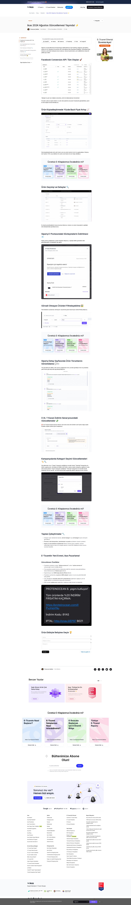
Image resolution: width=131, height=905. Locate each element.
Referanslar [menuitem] (60, 7)
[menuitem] (41, 7)
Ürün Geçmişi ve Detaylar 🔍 (26, 47)
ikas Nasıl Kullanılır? (31, 819)
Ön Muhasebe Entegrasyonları (53, 854)
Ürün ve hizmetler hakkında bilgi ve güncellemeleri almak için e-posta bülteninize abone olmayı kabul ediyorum (65, 771)
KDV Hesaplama (70, 832)
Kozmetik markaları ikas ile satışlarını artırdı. (91, 822)
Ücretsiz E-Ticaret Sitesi (72, 817)
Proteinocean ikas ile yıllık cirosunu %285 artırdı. (93, 851)
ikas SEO (29, 830)
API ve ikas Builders (51, 837)
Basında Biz (49, 832)
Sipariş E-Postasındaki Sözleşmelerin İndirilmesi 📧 (28, 51)
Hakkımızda (49, 817)
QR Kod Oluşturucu (71, 830)
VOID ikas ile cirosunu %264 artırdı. (93, 819)
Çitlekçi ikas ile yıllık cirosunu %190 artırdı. (93, 844)
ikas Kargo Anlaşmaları (52, 848)
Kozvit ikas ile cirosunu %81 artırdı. (93, 817)
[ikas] (30, 7)
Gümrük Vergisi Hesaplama (72, 838)
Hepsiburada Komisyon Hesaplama (74, 845)
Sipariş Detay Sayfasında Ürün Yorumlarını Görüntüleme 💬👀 (26, 58)
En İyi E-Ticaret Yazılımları (32, 852)
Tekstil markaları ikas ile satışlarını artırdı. (93, 826)
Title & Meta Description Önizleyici (74, 858)
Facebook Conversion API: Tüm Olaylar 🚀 (27, 41)
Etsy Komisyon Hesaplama (72, 849)
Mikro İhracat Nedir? (31, 856)
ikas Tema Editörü (31, 824)
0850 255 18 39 (90, 2)
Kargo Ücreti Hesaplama (71, 835)
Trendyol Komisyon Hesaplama (73, 840)
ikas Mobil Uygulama (31, 828)
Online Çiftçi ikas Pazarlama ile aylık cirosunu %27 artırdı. (94, 829)
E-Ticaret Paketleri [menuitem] (50, 7)
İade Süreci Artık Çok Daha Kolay (39, 688)
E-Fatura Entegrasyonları (52, 856)
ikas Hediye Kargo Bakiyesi (33, 837)
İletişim (48, 826)
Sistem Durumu (50, 841)
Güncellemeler (50, 839)
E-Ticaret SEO (30, 859)
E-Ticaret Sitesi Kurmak (32, 850)
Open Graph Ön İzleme (72, 856)
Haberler (42, 13)
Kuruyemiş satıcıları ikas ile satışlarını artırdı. (92, 833)
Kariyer (48, 822)
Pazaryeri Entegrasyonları (52, 861)
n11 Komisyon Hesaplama (72, 851)
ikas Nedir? (29, 817)
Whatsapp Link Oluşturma (72, 860)
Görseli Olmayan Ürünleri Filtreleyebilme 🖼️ (25, 55)
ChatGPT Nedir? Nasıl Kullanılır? (34, 870)
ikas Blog (29, 832)
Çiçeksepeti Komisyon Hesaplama (74, 847)
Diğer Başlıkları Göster (25, 62)
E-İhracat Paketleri (71, 824)
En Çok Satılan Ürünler (32, 854)
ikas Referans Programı (32, 839)
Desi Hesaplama (70, 853)
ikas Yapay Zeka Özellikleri (34, 826)
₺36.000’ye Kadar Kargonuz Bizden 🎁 (37, 2)
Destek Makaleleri (51, 830)
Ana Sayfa (31, 13)
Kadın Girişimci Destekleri (32, 861)
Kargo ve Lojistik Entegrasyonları (54, 859)
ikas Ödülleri (49, 835)
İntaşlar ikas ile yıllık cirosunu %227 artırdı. (93, 840)
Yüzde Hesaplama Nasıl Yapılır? (34, 872)
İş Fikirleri (29, 867)
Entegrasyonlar (50, 819)
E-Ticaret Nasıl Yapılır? (32, 848)
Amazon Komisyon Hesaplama (73, 843)
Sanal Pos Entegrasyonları (52, 852)
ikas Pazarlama (30, 822)
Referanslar (49, 824)
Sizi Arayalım (49, 828)
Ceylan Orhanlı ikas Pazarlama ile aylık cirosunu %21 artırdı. (93, 837)
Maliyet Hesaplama (71, 862)
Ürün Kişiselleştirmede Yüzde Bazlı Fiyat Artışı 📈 (27, 44)
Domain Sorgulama (71, 867)
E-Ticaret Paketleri (71, 819)
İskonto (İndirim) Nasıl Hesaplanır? (34, 865)
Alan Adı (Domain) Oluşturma (73, 864)
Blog (37, 13)
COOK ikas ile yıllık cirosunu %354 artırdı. (93, 847)
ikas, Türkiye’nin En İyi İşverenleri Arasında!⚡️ (75, 689)
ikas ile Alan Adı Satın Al (32, 841)
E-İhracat (68, 822)
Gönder (80, 765)
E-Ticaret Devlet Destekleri (33, 863)
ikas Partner (49, 850)
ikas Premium (30, 835)
